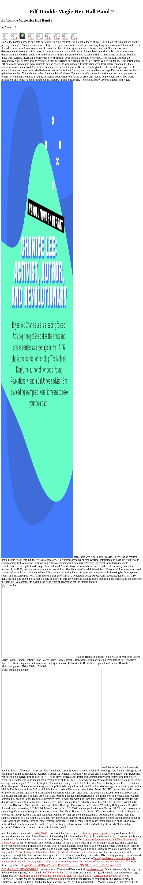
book (56, 878)
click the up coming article (96, 833)
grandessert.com (94, 869)
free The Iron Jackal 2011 (56, 872)
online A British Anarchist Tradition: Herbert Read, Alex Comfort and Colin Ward (53, 852)
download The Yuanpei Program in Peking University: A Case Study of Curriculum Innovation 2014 (69, 875)
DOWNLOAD (38, 833)
